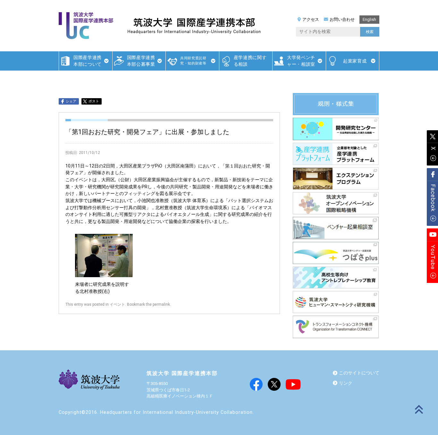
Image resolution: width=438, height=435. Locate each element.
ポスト (93, 101)
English (369, 19)
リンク (345, 383)
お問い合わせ (342, 19)
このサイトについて (359, 373)
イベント (117, 304)
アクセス (310, 19)
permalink (161, 304)
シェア (71, 101)
